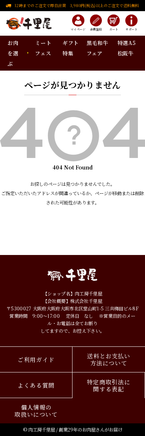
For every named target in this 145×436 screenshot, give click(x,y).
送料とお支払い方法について (108, 359)
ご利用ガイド (36, 359)
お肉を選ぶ (12, 53)
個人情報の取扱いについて (36, 410)
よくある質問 (36, 385)
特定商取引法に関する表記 (108, 385)
